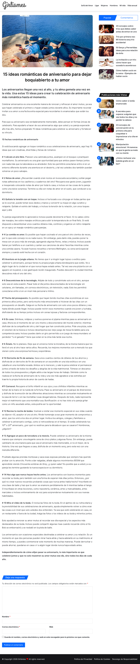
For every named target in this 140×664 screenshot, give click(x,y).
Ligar (97, 5)
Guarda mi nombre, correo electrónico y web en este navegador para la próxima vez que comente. (47, 637)
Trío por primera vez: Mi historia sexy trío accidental (125, 40)
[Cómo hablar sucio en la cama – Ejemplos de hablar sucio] (106, 74)
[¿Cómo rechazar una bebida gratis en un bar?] (106, 161)
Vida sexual (132, 5)
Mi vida (123, 5)
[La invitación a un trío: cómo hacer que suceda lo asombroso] (106, 62)
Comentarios (127, 17)
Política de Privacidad (83, 659)
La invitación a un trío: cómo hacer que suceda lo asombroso (126, 62)
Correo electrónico (11, 627)
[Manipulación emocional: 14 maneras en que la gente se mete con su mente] (106, 147)
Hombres (114, 5)
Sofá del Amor (87, 5)
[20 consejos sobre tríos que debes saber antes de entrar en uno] (106, 29)
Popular (107, 17)
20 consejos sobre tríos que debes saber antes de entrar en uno (126, 29)
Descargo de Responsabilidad (124, 659)
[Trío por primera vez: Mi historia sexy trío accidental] (106, 39)
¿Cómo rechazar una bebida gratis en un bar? (125, 161)
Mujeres (104, 5)
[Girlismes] (14, 5)
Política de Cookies (102, 659)
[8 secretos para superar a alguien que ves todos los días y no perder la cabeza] (106, 114)
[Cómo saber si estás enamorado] (106, 103)
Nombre (6, 616)
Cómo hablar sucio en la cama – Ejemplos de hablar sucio (126, 73)
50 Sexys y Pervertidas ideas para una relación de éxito (127, 50)
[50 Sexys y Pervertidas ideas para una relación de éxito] (106, 51)
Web (51, 627)
